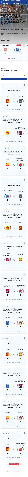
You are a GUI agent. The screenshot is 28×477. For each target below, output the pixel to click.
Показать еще (14, 464)
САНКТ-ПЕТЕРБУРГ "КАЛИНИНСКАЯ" (20, 159)
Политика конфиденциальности (14, 471)
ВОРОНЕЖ (7, 128)
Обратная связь (14, 473)
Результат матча (14, 90)
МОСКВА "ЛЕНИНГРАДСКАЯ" (20, 128)
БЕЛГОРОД (20, 96)
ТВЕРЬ (7, 96)
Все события (13, 79)
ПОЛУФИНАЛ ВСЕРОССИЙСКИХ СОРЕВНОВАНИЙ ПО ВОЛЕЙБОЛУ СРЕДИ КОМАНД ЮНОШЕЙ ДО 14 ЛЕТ (13, 88)
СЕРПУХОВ (7, 159)
